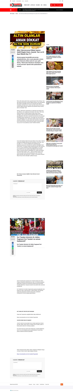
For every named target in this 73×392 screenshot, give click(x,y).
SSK (41, 4)
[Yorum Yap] (13, 67)
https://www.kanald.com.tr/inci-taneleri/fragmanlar (27, 354)
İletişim (37, 384)
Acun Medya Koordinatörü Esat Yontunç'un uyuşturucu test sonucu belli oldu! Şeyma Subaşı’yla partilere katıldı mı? (36, 10)
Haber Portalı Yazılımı (15, 390)
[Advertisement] (36, 23)
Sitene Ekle (47, 384)
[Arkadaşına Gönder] (13, 63)
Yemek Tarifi (27, 4)
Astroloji (33, 4)
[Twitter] (13, 57)
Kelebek (38, 4)
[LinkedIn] (13, 59)
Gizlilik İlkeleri (42, 384)
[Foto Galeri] (62, 0)
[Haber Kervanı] (16, 4)
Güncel (45, 4)
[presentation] (13, 9)
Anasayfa (30, 384)
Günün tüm (59, 9)
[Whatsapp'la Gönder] (13, 61)
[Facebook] (13, 56)
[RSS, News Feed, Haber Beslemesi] (62, 384)
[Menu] (52, 5)
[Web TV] (60, 0)
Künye (34, 384)
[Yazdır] (13, 65)
